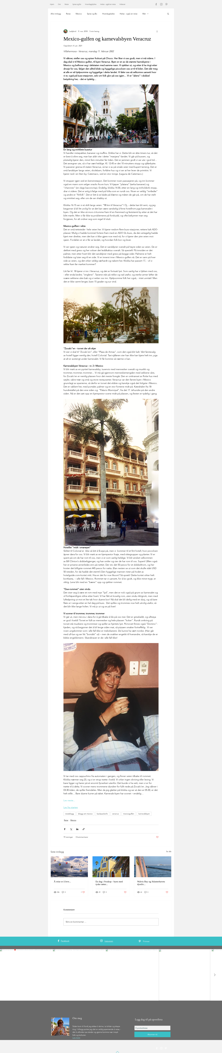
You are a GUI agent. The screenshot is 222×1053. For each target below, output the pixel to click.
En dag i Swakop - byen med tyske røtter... (109, 883)
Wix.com (87, 1048)
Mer (144, 13)
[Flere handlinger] (157, 31)
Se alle (168, 851)
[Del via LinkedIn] (77, 829)
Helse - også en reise (128, 13)
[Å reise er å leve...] (69, 866)
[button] (168, 14)
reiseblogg (69, 814)
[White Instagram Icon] (101, 940)
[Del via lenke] (83, 829)
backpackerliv (102, 814)
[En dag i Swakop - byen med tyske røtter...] (111, 866)
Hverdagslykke (108, 13)
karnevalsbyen (144, 814)
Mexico (79, 13)
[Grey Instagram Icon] (161, 4)
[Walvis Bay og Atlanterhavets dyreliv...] (152, 866)
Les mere (76, 1037)
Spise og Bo (92, 13)
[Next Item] (214, 975)
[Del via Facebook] (64, 829)
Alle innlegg (56, 13)
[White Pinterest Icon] (139, 941)
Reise (68, 13)
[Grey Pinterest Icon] (166, 4)
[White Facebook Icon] (58, 940)
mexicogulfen (128, 814)
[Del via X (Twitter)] (71, 829)
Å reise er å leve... (62, 881)
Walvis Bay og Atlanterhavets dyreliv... (151, 883)
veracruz (115, 814)
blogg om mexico (85, 814)
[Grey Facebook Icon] (156, 4)
